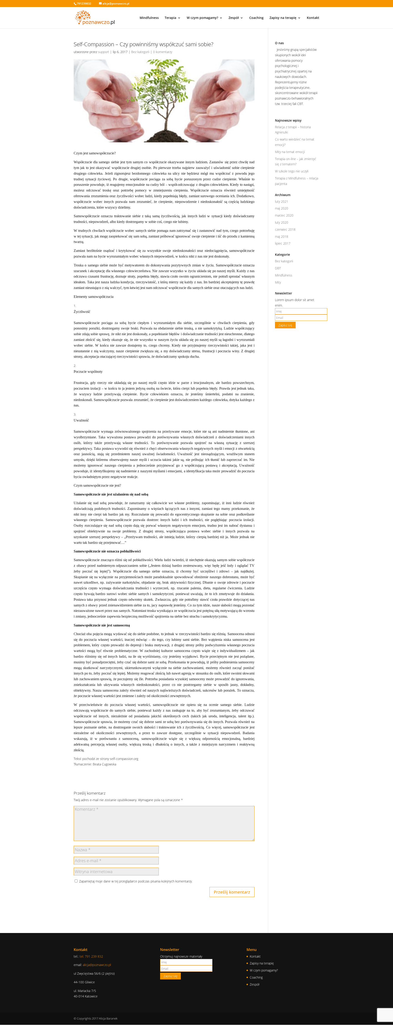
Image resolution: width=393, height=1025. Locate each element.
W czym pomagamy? (202, 18)
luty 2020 (281, 222)
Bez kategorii (140, 52)
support (103, 52)
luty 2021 (281, 201)
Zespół (234, 18)
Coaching (256, 18)
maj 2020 (281, 208)
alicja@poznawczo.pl (97, 965)
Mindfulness (149, 18)
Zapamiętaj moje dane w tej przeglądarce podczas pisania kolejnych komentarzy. (135, 881)
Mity (278, 282)
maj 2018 (281, 236)
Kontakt (313, 18)
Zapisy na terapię (283, 18)
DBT (278, 268)
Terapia (170, 18)
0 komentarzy (162, 52)
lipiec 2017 (282, 243)
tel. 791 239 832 (91, 956)
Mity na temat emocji (290, 152)
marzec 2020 (284, 215)
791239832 (84, 3)
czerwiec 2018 (285, 229)
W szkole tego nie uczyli (291, 171)
